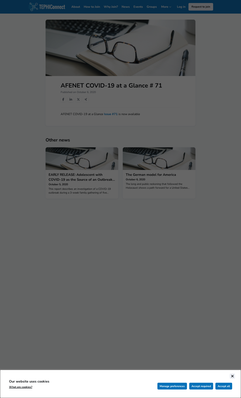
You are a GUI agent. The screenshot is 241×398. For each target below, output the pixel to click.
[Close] (232, 376)
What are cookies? (20, 387)
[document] (120, 384)
